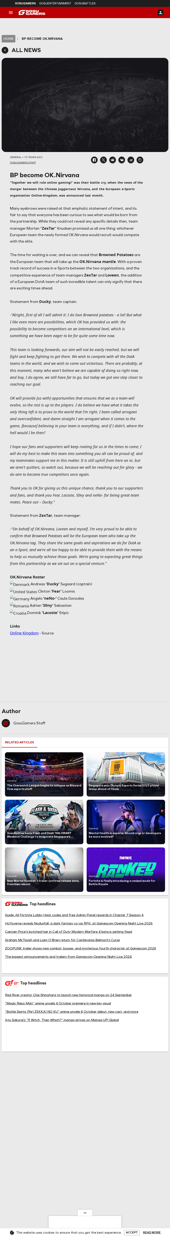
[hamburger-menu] (11, 12)
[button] (94, 160)
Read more (152, 1232)
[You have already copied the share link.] (140, 160)
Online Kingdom (24, 632)
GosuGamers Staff (29, 723)
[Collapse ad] (85, 1213)
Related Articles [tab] (19, 742)
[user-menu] (160, 12)
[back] (5, 50)
